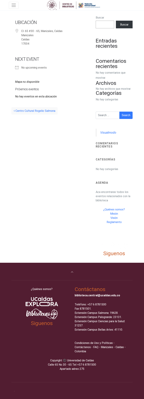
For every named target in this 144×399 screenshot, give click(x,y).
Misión (114, 213)
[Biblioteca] (74, 5)
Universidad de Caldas (80, 360)
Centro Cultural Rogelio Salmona (35, 110)
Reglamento (114, 222)
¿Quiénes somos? (114, 209)
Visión (114, 218)
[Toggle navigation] (14, 5)
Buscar (100, 17)
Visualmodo (108, 132)
